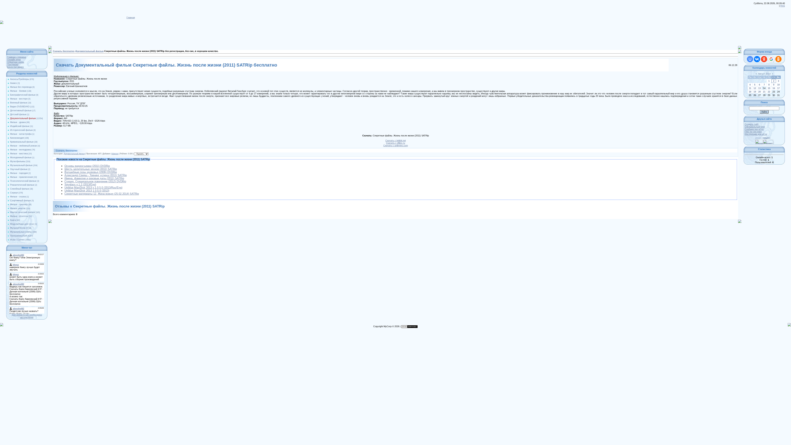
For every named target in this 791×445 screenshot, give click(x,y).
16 (773, 88)
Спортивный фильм (20, 200)
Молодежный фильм (21, 157)
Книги (13, 220)
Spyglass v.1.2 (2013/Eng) (80, 184)
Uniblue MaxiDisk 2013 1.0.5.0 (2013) (86, 190)
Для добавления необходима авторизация (27, 316)
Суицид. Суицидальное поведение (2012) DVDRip (95, 181)
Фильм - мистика (19, 153)
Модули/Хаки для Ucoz (22, 224)
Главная (130, 17)
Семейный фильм (19, 188)
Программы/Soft (18, 235)
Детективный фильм (21, 110)
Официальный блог (755, 126)
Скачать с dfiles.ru (395, 143)
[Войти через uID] (750, 59)
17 (778, 88)
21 (764, 91)
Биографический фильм (22, 95)
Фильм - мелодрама (20, 149)
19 (755, 91)
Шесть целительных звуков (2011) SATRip (90, 169)
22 (769, 91)
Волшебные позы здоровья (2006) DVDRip (90, 172)
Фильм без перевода (21, 87)
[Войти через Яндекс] (764, 59)
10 (778, 84)
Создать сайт (752, 124)
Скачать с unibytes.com (395, 145)
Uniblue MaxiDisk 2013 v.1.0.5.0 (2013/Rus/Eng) (93, 187)
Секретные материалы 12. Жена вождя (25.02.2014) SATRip (101, 193)
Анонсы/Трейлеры (19, 79)
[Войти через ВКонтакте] (757, 59)
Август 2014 (764, 74)
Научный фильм (18, 169)
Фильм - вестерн (19, 98)
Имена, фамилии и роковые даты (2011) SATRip (94, 178)
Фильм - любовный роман (23, 145)
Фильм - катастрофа (21, 134)
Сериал (14, 192)
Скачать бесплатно (64, 51)
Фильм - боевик (18, 91)
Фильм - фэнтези (19, 216)
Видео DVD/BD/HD (19, 106)
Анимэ (13, 83)
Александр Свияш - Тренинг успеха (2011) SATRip (95, 175)
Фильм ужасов (17, 208)
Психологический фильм (23, 181)
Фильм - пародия (19, 173)
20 (759, 91)
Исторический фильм (21, 130)
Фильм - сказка (18, 196)
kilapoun (114, 154)
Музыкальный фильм (21, 165)
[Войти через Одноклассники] (778, 59)
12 (755, 88)
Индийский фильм (19, 126)
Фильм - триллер (19, 204)
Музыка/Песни (17, 228)
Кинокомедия (17, 138)
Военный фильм (18, 102)
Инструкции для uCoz (756, 134)
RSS (782, 6)
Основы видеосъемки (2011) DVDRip (87, 165)
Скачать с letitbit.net (395, 140)
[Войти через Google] (771, 59)
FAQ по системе (753, 131)
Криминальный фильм (22, 142)
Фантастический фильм (22, 212)
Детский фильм (18, 114)
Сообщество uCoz (754, 129)
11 (750, 88)
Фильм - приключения (21, 177)
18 (750, 91)
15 (769, 88)
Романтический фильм (22, 185)
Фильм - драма (18, 122)
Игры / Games (17, 239)
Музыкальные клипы (21, 232)
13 (759, 88)
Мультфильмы (17, 161)
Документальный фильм (23, 118)
